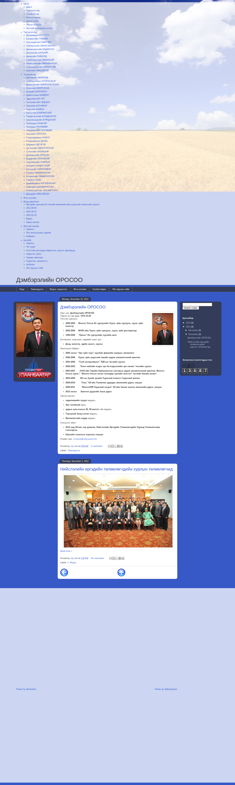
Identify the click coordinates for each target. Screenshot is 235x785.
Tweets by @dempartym (166, 689)
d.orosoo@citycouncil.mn (85, 439)
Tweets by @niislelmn (26, 689)
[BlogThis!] (112, 446)
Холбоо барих (99, 289)
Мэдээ (73, 562)
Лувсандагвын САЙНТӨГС (39, 42)
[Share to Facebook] (118, 446)
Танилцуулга (74, 450)
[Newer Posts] (64, 572)
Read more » (66, 551)
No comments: (98, 558)
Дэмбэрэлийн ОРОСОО (49, 280)
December (193, 330)
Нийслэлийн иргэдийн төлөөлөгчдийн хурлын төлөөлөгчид (116, 469)
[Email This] (109, 446)
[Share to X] (115, 446)
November (193, 334)
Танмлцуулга (37, 289)
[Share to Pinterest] (121, 446)
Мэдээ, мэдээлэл (58, 289)
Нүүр (22, 289)
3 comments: (97, 446)
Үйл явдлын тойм (120, 289)
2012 (188, 327)
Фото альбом (80, 289)
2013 (188, 323)
